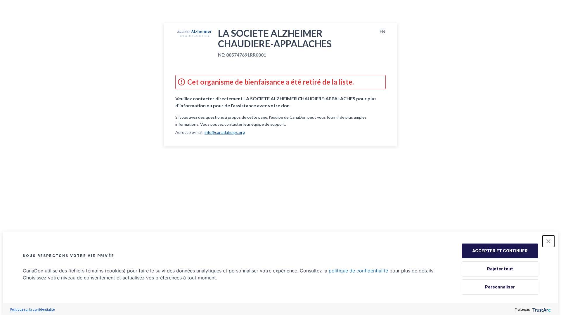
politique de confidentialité (358, 271)
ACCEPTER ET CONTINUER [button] (500, 250)
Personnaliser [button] (500, 286)
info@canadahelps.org (225, 132)
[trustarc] (541, 309)
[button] (548, 241)
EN (382, 31)
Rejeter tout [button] (500, 268)
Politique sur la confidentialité (32, 309)
